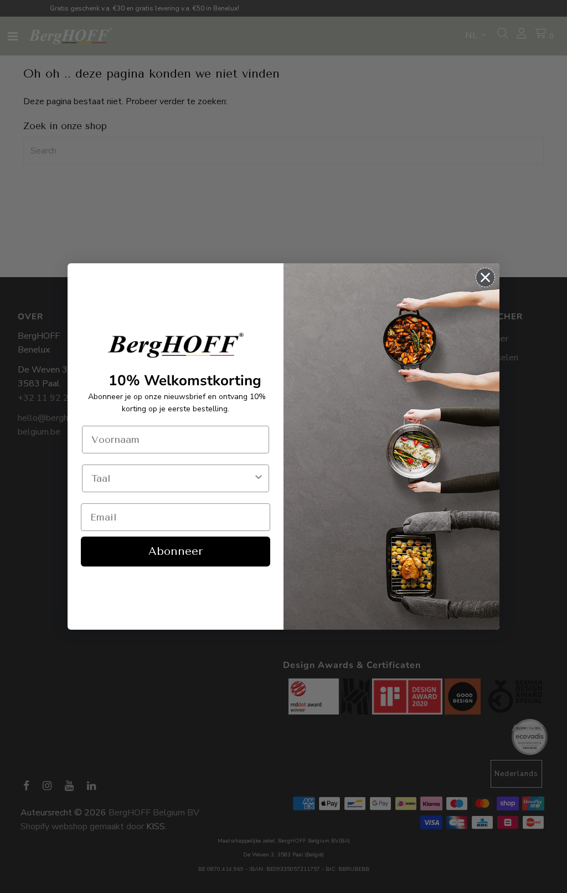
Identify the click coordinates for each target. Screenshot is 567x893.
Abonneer (175, 551)
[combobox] (172, 478)
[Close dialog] (485, 277)
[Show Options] (258, 478)
